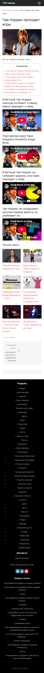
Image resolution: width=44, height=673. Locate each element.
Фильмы (22, 523)
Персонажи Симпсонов (24, 456)
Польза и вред (22, 464)
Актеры (24, 531)
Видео (13, 337)
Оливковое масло (22, 623)
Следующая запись (10, 353)
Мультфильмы (22, 448)
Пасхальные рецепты (24, 472)
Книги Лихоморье (23, 640)
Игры (16, 10)
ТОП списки (8, 3)
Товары (22, 519)
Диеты (25, 416)
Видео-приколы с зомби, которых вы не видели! (31, 268)
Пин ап (24, 440)
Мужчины (22, 444)
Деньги (22, 396)
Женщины (22, 404)
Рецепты (23, 468)
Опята (22, 651)
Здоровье (22, 412)
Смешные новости (23, 495)
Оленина (23, 604)
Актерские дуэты (24, 527)
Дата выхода (22, 392)
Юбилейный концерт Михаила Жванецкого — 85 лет (11, 295)
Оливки (22, 619)
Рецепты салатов (24, 480)
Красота (24, 511)
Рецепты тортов (24, 488)
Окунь (22, 594)
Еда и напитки (22, 400)
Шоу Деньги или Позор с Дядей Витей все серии (32, 325)
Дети (24, 507)
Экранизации (24, 547)
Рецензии (24, 539)
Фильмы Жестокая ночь (22, 608)
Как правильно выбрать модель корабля (22, 583)
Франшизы (24, 543)
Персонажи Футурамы (24, 460)
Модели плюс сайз (24, 408)
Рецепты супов (24, 484)
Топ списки (7, 10)
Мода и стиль (23, 436)
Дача (24, 503)
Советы (22, 500)
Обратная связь (22, 558)
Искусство (22, 424)
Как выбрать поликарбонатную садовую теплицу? (22, 588)
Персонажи (23, 452)
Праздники (24, 515)
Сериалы (23, 492)
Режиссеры (24, 535)
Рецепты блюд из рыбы (24, 476)
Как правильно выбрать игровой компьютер (22, 646)
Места (22, 432)
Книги (22, 428)
